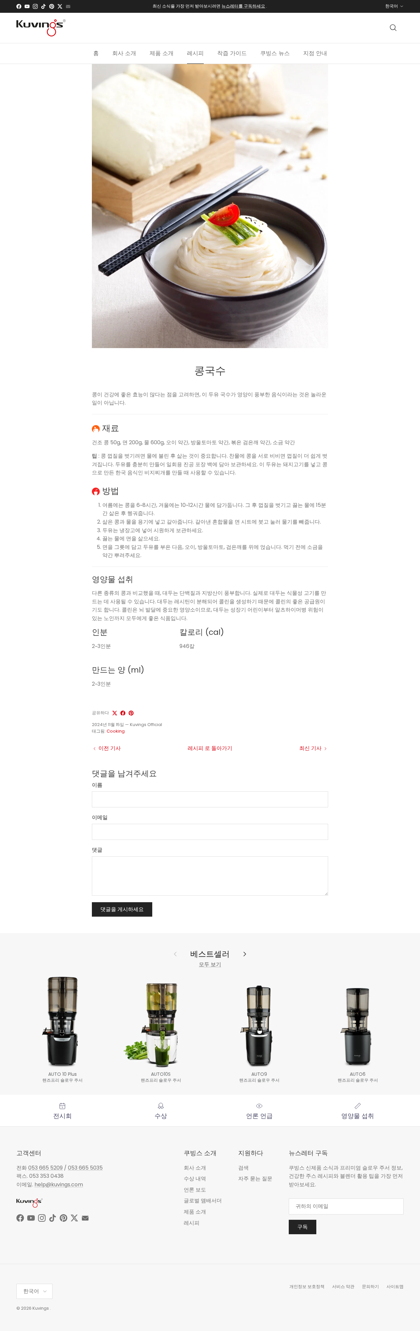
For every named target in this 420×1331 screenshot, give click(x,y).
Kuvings (40, 1308)
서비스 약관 (343, 1286)
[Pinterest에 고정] (131, 713)
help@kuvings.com (58, 1184)
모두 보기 (210, 964)
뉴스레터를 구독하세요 (243, 6)
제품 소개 (162, 53)
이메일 (100, 817)
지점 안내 (315, 53)
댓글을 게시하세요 (122, 909)
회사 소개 (124, 53)
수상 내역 (195, 1178)
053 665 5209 (45, 1168)
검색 (243, 1168)
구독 (302, 1227)
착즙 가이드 (232, 53)
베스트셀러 (210, 954)
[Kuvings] (41, 27)
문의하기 (370, 1286)
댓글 (97, 850)
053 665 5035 (85, 1168)
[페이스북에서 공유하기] (122, 713)
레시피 (195, 53)
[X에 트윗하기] (114, 713)
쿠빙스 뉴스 (275, 53)
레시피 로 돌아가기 (210, 748)
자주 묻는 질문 (255, 1178)
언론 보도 (195, 1190)
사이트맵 (395, 1286)
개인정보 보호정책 (307, 1286)
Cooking (116, 731)
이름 (97, 785)
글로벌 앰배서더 (203, 1200)
